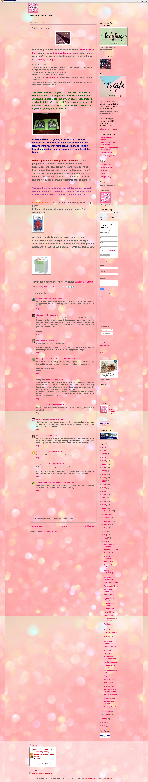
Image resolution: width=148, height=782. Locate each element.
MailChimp (112, 250)
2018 (104, 474)
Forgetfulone (41, 419)
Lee (37, 435)
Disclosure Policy (106, 164)
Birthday (102, 247)
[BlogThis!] (68, 287)
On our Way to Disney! (109, 604)
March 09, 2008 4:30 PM (48, 340)
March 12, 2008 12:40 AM (65, 482)
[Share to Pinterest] (73, 287)
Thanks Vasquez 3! (111, 662)
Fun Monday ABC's (111, 586)
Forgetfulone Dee (103, 296)
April (106, 538)
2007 (104, 719)
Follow (102, 353)
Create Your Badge (104, 321)
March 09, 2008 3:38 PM (54, 298)
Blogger (109, 778)
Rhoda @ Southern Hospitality (47, 359)
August (107, 524)
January (107, 714)
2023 (104, 457)
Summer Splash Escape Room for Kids (108, 143)
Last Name (103, 242)
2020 (104, 467)
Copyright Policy (105, 177)
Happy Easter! (109, 595)
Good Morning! (109, 698)
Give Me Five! (109, 686)
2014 (104, 488)
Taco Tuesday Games (108, 156)
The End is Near (109, 612)
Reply (38, 309)
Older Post (90, 526)
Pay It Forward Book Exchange (110, 658)
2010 (104, 501)
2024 (104, 454)
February (107, 711)
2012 (104, 494)
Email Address (104, 232)
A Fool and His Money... (109, 545)
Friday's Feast (109, 561)
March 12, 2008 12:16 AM (55, 464)
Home (63, 526)
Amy (38, 340)
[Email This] (67, 287)
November (108, 514)
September (108, 521)
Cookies (102, 174)
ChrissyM (39, 315)
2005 (104, 726)
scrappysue (40, 298)
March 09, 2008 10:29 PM (57, 419)
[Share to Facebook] (72, 287)
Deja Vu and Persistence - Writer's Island (110, 572)
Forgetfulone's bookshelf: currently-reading (42, 750)
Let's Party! (108, 650)
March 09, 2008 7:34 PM (54, 380)
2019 (104, 471)
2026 (104, 447)
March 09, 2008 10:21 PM (55, 405)
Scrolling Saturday (110, 707)
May (106, 535)
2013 (104, 491)
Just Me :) (39, 452)
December (108, 511)
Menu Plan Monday (111, 549)
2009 (104, 505)
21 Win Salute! (109, 608)
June (106, 531)
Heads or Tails (109, 629)
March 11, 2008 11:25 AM (53, 452)
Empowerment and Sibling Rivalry (111, 690)
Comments (106, 334)
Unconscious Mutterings (108, 590)
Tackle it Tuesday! (110, 633)
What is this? (108, 683)
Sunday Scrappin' (110, 646)
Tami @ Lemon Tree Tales (45, 482)
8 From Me (107, 653)
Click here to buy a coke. (109, 129)
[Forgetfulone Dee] (105, 319)
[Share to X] (70, 287)
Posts (104, 330)
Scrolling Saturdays (108, 557)
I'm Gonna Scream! (111, 583)
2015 (104, 484)
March (106, 541)
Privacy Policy (104, 170)
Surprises (107, 676)
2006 (104, 722)
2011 (104, 498)
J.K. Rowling (37, 758)
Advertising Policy (106, 167)
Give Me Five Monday (108, 637)
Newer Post (36, 526)
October (107, 518)
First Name (103, 237)
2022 (104, 461)
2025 (104, 450)
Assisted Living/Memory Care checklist (109, 148)
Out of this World (110, 553)
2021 (104, 464)
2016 (104, 481)
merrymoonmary (90, 778)
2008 (104, 508)
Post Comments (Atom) (48, 531)
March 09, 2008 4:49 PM (67, 359)
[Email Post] (63, 287)
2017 (104, 478)
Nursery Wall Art (106, 153)
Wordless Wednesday (109, 578)
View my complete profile (112, 412)
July (106, 528)
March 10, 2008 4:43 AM (48, 435)
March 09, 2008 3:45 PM (52, 315)
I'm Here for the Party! (109, 666)
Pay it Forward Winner (109, 702)
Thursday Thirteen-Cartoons (111, 620)
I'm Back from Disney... (109, 599)
